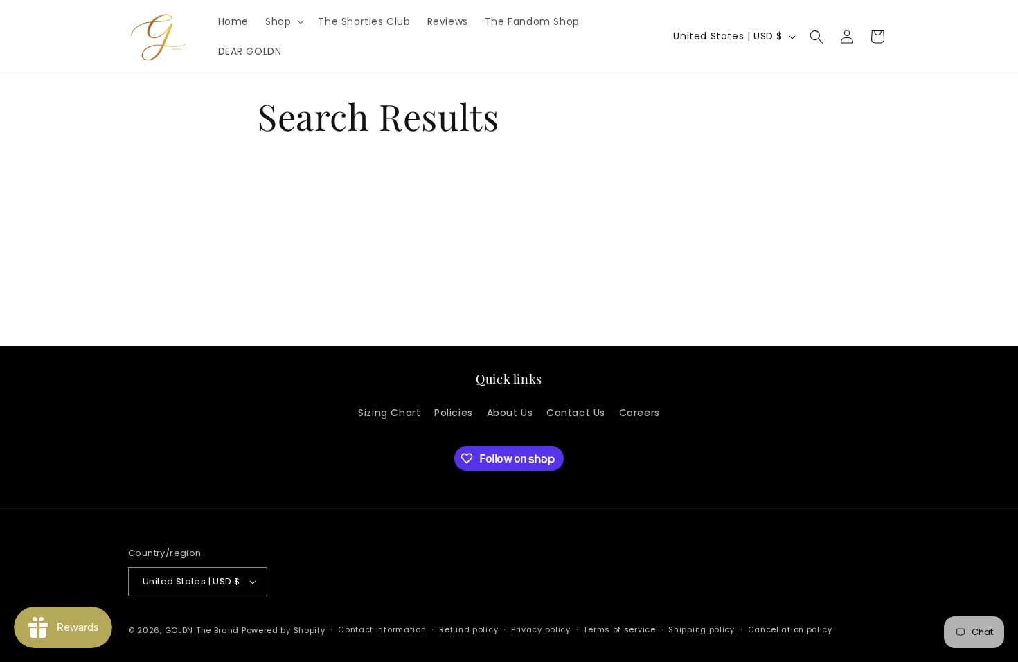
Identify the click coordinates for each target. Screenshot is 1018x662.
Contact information (382, 629)
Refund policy (468, 629)
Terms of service (619, 629)
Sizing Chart (389, 413)
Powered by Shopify (283, 630)
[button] (283, 21)
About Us (510, 413)
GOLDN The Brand (202, 630)
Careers (639, 413)
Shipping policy (701, 629)
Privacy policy (541, 629)
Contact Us (575, 413)
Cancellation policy (790, 629)
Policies (453, 413)
